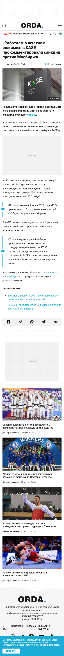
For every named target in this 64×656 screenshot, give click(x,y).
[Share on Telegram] (20, 322)
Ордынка (7, 33)
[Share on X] (44, 322)
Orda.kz (31, 114)
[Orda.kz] (32, 604)
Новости (17, 33)
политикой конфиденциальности (42, 645)
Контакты (17, 626)
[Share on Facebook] (8, 322)
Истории (45, 33)
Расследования (31, 33)
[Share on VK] (56, 322)
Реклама (30, 626)
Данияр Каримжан (10, 433)
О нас (4, 627)
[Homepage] (32, 25)
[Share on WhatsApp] (32, 322)
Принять (11, 651)
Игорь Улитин (54, 64)
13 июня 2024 (12, 64)
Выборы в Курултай (44, 627)
